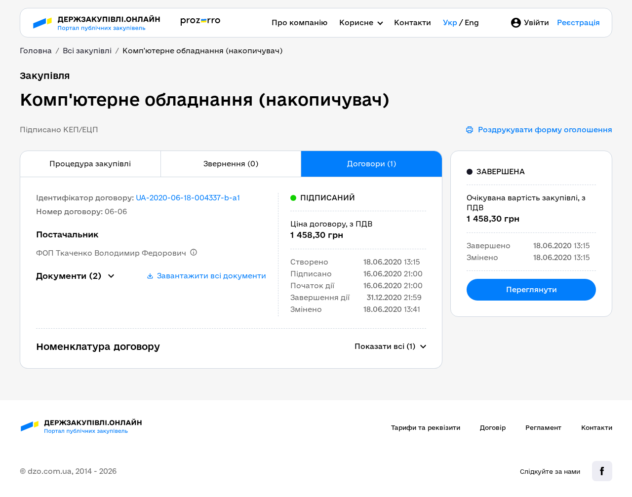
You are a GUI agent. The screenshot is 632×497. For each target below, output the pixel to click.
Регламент (543, 427)
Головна (36, 50)
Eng (472, 22)
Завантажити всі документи (211, 275)
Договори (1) (371, 163)
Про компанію (299, 22)
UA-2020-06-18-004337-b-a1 (188, 197)
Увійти (536, 22)
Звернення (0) (230, 163)
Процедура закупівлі (90, 163)
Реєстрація (578, 22)
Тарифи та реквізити (425, 427)
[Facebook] (602, 471)
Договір (493, 427)
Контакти (412, 22)
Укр (450, 22)
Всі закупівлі (87, 50)
